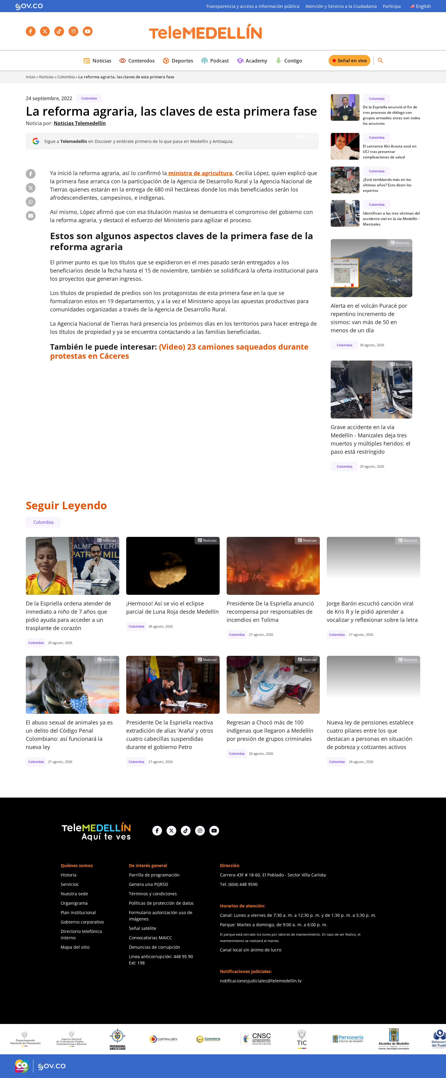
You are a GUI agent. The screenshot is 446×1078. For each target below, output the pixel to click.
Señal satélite (142, 928)
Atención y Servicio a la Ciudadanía (341, 6)
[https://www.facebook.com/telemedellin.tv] (157, 831)
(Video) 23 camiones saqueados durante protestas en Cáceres (179, 351)
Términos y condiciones (153, 894)
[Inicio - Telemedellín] (205, 31)
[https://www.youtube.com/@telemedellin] (214, 831)
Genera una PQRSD (148, 884)
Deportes (177, 60)
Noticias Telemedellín (80, 123)
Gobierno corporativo (82, 922)
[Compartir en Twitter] (30, 188)
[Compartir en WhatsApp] (30, 202)
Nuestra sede (74, 894)
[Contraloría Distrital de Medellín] (180, 1039)
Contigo (288, 60)
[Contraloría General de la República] (134, 1039)
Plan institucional (78, 912)
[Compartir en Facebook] (30, 174)
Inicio (30, 77)
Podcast (215, 60)
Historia (68, 875)
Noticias (97, 60)
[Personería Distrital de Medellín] (318, 1039)
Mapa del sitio (75, 947)
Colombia (66, 77)
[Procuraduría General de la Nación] (88, 1039)
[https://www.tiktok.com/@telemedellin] (186, 831)
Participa (392, 6)
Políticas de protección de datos (161, 903)
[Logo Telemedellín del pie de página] (95, 831)
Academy (251, 60)
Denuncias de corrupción (154, 947)
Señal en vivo (352, 60)
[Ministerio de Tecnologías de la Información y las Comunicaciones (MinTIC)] (272, 1039)
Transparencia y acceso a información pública (252, 6)
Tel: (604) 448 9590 (239, 884)
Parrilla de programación (154, 875)
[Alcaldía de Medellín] (364, 1039)
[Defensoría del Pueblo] (410, 1039)
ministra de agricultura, (200, 173)
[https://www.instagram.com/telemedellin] (200, 831)
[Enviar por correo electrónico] (30, 216)
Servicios (70, 884)
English (423, 6)
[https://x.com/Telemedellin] (171, 831)
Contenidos (137, 60)
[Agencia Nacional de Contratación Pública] (41, 1038)
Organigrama (74, 903)
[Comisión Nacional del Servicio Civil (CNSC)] (226, 1039)
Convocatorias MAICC (150, 938)
